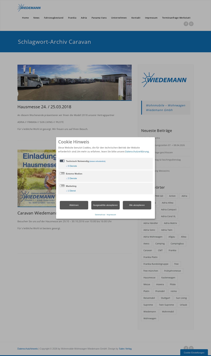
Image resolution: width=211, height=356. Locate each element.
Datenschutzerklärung (137, 151)
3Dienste (71, 166)
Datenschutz (100, 215)
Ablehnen (74, 205)
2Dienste (71, 178)
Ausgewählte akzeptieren (105, 205)
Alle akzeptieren (137, 205)
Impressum (111, 215)
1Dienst (71, 190)
